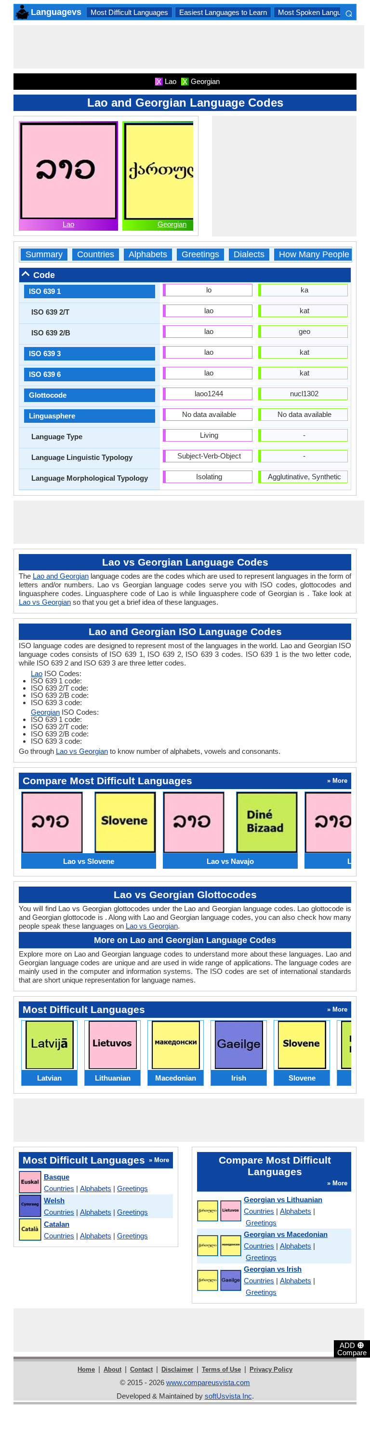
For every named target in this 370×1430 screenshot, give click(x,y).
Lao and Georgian (61, 576)
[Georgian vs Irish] (218, 1281)
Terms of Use (221, 1369)
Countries (95, 254)
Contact (141, 1369)
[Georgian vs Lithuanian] (218, 1211)
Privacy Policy (271, 1369)
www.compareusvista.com (208, 1382)
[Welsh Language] (29, 1206)
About (112, 1369)
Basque (56, 1177)
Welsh (54, 1200)
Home (86, 1369)
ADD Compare (352, 1348)
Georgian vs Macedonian (286, 1234)
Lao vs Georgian (45, 602)
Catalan (56, 1224)
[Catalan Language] (29, 1230)
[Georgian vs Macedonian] (218, 1246)
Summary (44, 254)
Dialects (249, 254)
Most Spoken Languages (317, 12)
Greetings (200, 254)
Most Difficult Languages (129, 12)
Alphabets (148, 254)
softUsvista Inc (228, 1396)
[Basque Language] (29, 1182)
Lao (68, 224)
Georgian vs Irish (273, 1269)
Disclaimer (177, 1369)
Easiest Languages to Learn (223, 12)
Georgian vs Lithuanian (283, 1199)
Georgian (172, 224)
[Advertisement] (188, 47)
